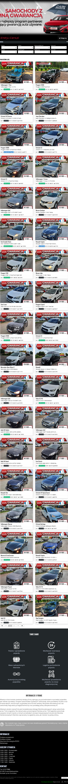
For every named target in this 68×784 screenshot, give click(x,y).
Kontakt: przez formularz (8, 773)
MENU (1, 42)
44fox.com (66, 781)
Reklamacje (4, 743)
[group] (34, 17)
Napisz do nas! (50, 781)
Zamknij (65, 778)
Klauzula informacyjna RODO (9, 741)
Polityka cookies (5, 739)
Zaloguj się (63, 38)
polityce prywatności (9, 778)
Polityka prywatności (7, 737)
